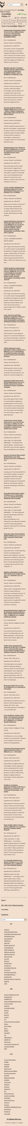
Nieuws (20, 23)
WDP (5, 1049)
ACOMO (6, 1062)
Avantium (7, 1064)
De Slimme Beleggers (14, 1119)
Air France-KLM (8, 1004)
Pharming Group (9, 1093)
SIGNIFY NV (7, 1040)
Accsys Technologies (10, 1060)
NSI (5, 1091)
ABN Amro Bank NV (9, 952)
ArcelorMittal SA (8, 948)
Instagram (4, 914)
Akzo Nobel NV (8, 939)
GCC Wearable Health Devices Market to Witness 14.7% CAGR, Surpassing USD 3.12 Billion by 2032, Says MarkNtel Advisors (13, 862)
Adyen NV (7, 943)
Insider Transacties (7, 23)
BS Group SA (7, 1069)
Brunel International (10, 1073)
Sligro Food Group (9, 1100)
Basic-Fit (6, 1015)
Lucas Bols (7, 1114)
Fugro (5, 1028)
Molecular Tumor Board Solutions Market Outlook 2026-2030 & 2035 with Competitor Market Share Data (14, 536)
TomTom (6, 1102)
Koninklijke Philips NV (11, 10)
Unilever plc (7, 966)
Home (2, 10)
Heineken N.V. (8, 963)
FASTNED (6, 1080)
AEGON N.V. (7, 941)
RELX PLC (6, 961)
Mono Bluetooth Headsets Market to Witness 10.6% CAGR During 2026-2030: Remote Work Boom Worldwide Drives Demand (14, 495)
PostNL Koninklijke (9, 1096)
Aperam (6, 1010)
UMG (5, 984)
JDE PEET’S (7, 1033)
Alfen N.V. (7, 1006)
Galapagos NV (8, 997)
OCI (5, 1035)
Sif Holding (7, 1098)
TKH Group (7, 1042)
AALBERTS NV (8, 999)
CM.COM (6, 1075)
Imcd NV (6, 959)
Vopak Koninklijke (9, 1046)
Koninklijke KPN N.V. (9, 975)
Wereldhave (7, 1109)
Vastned (6, 1105)
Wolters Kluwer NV (9, 945)
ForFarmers (7, 1082)
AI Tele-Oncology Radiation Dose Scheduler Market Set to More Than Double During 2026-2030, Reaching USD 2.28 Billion (14, 189)
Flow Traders (7, 1026)
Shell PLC (6, 930)
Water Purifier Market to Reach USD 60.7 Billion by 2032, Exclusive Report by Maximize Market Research (14, 827)
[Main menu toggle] (26, 4)
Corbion (6, 1017)
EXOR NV (6, 981)
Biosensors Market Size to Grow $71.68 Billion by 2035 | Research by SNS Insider (14, 687)
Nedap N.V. (7, 1089)
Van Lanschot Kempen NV (11, 1044)
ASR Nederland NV (9, 936)
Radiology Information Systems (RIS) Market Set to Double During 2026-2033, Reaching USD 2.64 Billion (14, 574)
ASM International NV (10, 972)
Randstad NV (7, 977)
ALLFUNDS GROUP (9, 1008)
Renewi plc (7, 1111)
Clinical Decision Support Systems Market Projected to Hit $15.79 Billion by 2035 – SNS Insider (14, 750)
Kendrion (6, 1087)
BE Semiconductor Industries (12, 979)
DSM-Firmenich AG (9, 954)
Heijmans (6, 1084)
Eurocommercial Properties (12, 1022)
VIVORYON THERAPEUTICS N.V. (12, 1107)
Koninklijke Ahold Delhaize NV (12, 934)
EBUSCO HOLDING (9, 1078)
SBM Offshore (8, 1037)
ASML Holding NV (9, 950)
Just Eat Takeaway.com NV (11, 995)
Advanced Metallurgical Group (12, 1001)
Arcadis (6, 1013)
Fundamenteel (22, 20)
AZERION (6, 1066)
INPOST (6, 1031)
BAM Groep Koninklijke (10, 1071)
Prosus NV (7, 970)
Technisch (13, 20)
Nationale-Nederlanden (10, 932)
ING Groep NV (8, 957)
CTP (5, 1019)
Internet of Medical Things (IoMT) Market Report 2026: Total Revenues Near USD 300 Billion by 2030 (14, 457)
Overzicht (5, 20)
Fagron (6, 1024)
